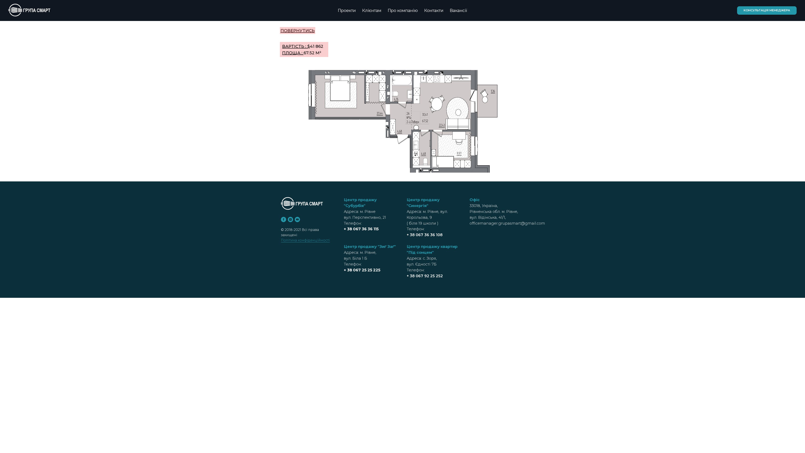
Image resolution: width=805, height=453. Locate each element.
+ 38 (348, 229)
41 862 (302, 46)
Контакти (433, 10)
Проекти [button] (347, 10)
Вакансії (458, 10)
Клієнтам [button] (371, 10)
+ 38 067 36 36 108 (425, 235)
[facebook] (283, 219)
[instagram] (290, 219)
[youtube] (297, 219)
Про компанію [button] (403, 10)
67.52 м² (301, 52)
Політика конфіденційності (305, 240)
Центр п (415, 246)
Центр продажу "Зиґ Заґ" (370, 246)
